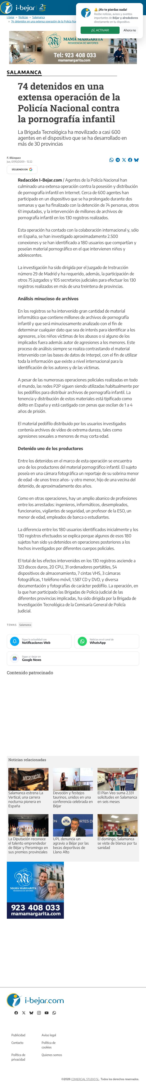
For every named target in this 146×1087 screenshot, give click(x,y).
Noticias (23, 17)
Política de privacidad (18, 1057)
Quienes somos (52, 1055)
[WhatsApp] (54, 1012)
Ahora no (130, 30)
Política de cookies (49, 1045)
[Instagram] (39, 1012)
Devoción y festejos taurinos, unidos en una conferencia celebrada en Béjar (73, 799)
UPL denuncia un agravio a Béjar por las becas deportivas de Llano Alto (71, 845)
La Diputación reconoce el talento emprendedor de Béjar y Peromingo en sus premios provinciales (28, 845)
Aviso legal (49, 1035)
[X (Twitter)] (23, 1012)
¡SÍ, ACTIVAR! (100, 30)
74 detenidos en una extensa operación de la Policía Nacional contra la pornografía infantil (63, 21)
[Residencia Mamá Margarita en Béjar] (35, 889)
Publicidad (18, 1035)
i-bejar (10, 17)
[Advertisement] (73, 716)
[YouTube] (46, 1012)
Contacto (17, 1043)
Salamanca (38, 17)
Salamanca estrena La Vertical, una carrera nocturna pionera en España (25, 799)
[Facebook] (16, 1012)
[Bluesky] (31, 1012)
